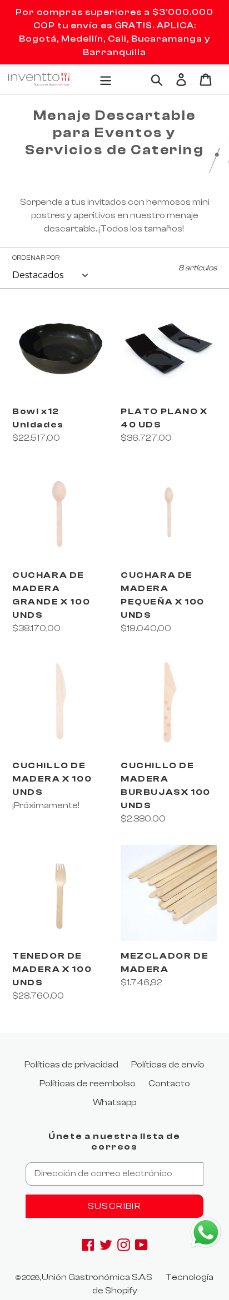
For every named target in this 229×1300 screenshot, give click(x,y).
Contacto (169, 1084)
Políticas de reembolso (87, 1084)
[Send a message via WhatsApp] (205, 1232)
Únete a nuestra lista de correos (114, 1141)
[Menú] (105, 79)
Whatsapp (114, 1102)
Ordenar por (35, 257)
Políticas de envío (168, 1065)
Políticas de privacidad (71, 1065)
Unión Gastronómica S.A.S (97, 1277)
